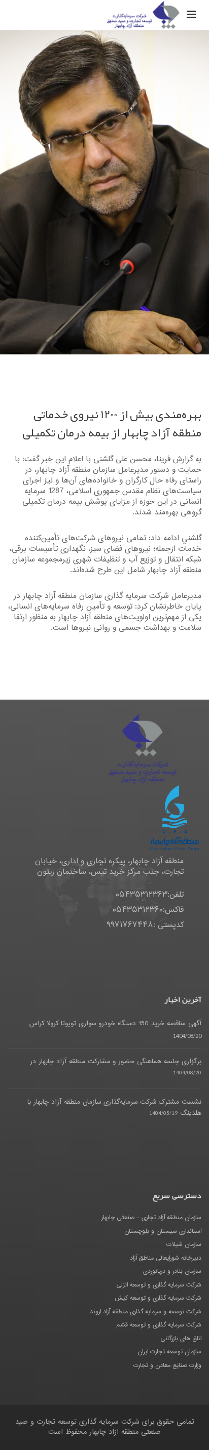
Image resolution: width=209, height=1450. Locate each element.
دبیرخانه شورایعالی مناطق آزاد (165, 1258)
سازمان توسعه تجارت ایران (169, 1351)
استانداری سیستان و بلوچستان (162, 1231)
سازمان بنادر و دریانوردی (172, 1271)
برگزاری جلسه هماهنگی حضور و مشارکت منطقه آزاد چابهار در (115, 1062)
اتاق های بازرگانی (180, 1338)
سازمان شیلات (183, 1244)
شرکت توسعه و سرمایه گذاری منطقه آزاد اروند (145, 1311)
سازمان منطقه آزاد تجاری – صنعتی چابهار (151, 1217)
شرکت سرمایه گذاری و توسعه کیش (158, 1298)
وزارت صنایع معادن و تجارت (167, 1365)
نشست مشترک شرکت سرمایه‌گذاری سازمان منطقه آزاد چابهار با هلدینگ (114, 1107)
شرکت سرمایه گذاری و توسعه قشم (158, 1325)
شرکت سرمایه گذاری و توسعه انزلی (158, 1285)
